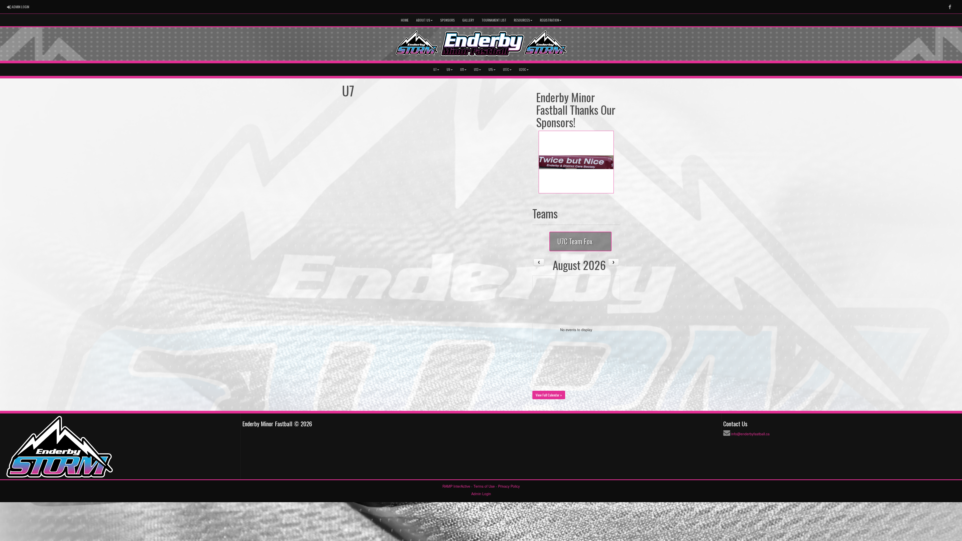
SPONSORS (447, 20)
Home (405, 20)
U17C (506, 69)
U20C (522, 69)
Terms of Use (484, 486)
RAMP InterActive (456, 486)
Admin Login (481, 493)
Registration (549, 20)
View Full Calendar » (549, 394)
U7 (435, 69)
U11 (462, 69)
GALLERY (468, 20)
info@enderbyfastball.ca (750, 433)
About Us (423, 20)
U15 (491, 69)
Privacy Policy (509, 486)
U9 (448, 69)
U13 (476, 69)
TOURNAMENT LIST (494, 20)
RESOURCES (522, 20)
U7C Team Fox (574, 241)
